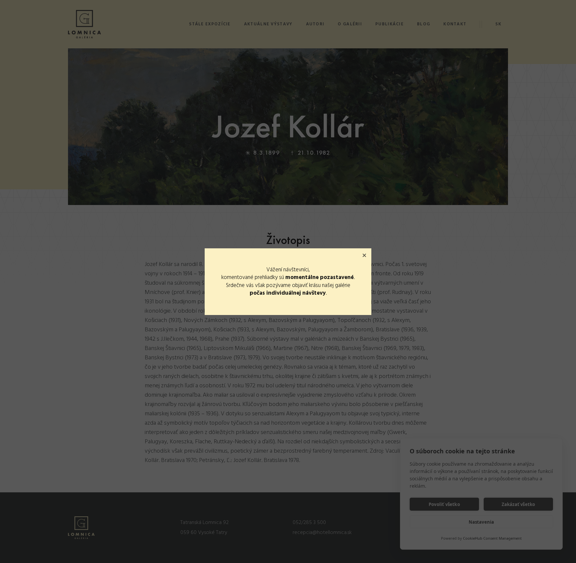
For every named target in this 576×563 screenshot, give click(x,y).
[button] (364, 255)
